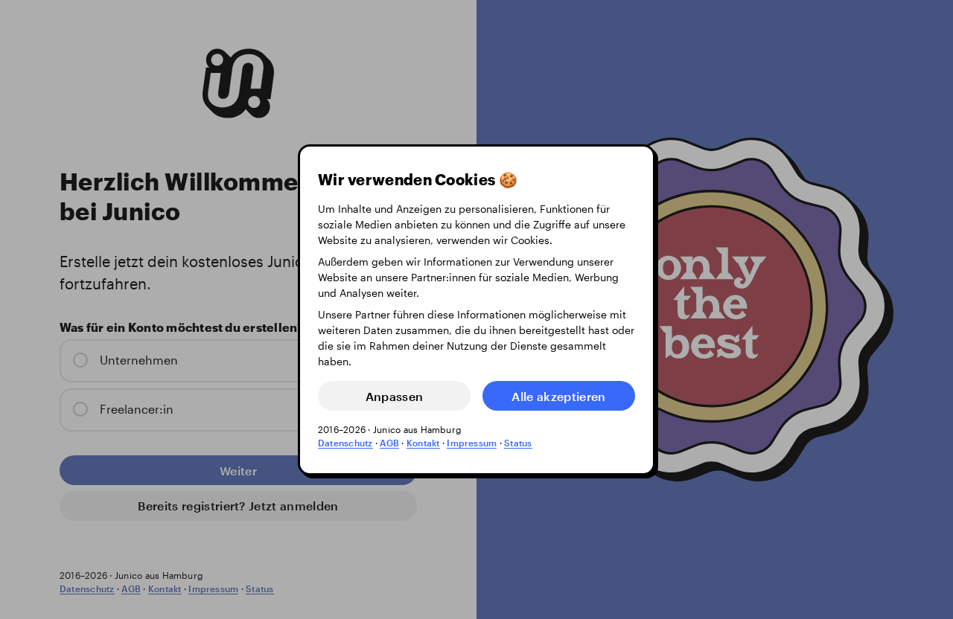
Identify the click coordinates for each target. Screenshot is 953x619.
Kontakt (423, 442)
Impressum (472, 442)
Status (518, 442)
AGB (389, 442)
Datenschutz (345, 442)
